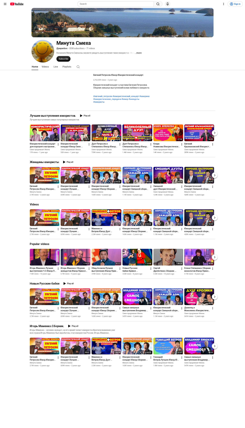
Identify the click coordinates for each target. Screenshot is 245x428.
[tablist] (122, 66)
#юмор (125, 99)
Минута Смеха (35, 192)
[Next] (214, 133)
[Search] (157, 4)
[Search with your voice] (167, 4)
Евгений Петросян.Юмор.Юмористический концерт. (118, 75)
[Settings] (223, 4)
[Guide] (5, 4)
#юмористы (98, 102)
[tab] (34, 66)
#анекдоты (134, 99)
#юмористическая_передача (107, 99)
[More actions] (58, 144)
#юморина (144, 96)
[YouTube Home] (16, 4)
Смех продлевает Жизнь (40, 150)
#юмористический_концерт (126, 96)
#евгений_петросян (102, 96)
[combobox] (116, 4)
